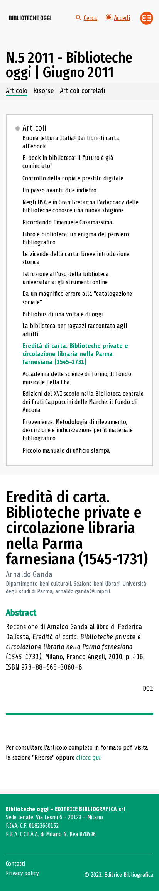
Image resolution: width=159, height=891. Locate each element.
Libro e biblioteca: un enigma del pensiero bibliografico (75, 238)
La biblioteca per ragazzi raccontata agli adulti (74, 330)
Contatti (15, 863)
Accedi (122, 18)
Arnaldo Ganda (29, 574)
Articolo (16, 91)
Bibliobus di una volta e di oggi (62, 314)
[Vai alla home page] (30, 18)
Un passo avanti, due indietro (59, 190)
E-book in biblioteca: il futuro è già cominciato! (67, 162)
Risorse (43, 91)
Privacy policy (22, 873)
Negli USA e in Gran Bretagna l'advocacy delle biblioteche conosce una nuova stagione (80, 206)
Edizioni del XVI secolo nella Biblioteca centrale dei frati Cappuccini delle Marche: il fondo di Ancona (83, 402)
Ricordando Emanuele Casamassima (67, 222)
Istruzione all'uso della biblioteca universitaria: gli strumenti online (65, 278)
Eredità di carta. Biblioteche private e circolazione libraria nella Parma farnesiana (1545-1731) (75, 354)
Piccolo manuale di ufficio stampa (66, 450)
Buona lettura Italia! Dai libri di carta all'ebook (70, 142)
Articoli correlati (82, 91)
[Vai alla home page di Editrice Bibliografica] (146, 18)
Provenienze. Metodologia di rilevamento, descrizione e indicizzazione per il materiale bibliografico (77, 430)
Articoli (34, 127)
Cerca (90, 18)
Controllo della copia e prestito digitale (72, 178)
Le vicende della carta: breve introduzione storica (75, 258)
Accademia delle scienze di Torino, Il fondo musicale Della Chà (76, 378)
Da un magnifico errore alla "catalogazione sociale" (77, 297)
